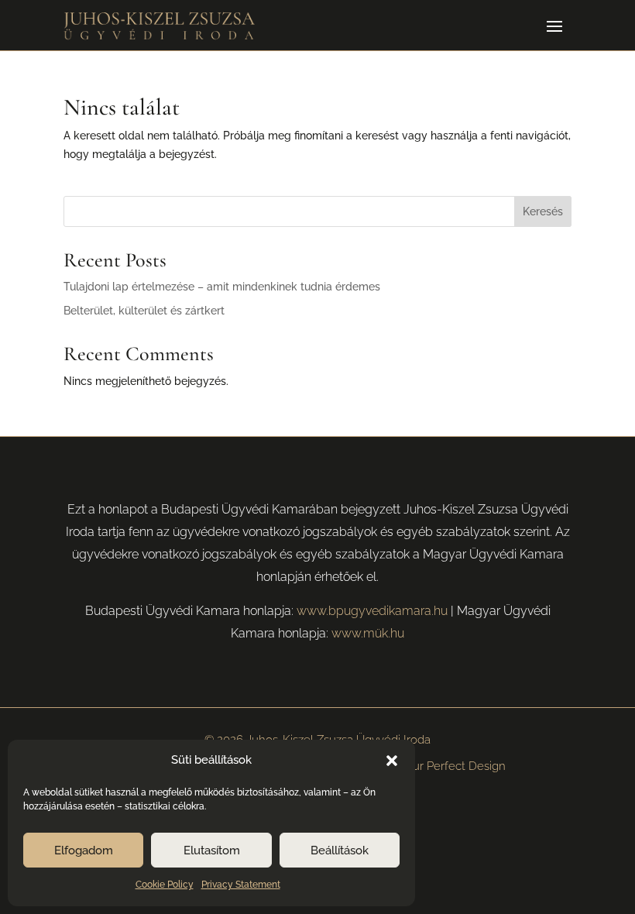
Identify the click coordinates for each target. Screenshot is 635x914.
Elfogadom (83, 850)
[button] (392, 760)
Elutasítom (212, 850)
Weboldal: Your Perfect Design (424, 766)
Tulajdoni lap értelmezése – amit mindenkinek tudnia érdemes (222, 286)
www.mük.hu (367, 633)
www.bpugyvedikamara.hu (372, 610)
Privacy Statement (240, 884)
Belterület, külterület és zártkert (144, 310)
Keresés (543, 211)
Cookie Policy (165, 884)
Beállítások (340, 850)
